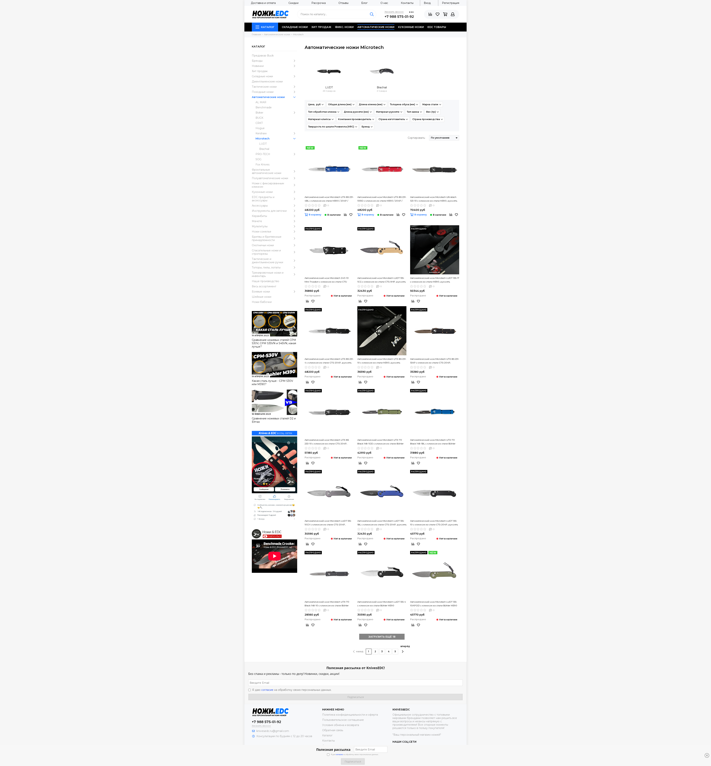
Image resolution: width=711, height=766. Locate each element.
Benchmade (264, 107)
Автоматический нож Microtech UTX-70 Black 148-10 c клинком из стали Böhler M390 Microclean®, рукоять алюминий (327, 603)
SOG (258, 159)
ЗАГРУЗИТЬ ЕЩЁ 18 (381, 636)
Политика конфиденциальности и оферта (350, 714)
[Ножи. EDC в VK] (274, 478)
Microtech (263, 138)
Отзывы (343, 3)
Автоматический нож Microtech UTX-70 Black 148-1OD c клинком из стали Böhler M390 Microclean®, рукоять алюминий (380, 442)
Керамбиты (259, 216)
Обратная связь (332, 730)
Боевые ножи (261, 291)
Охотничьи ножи (263, 245)
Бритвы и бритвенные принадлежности (266, 238)
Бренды (257, 60)
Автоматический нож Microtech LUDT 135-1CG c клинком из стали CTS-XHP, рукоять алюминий (381, 280)
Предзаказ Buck (263, 55)
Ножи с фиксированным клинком (268, 185)
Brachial (264, 149)
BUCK (259, 117)
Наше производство (265, 281)
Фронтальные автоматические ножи (266, 171)
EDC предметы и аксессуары (263, 198)
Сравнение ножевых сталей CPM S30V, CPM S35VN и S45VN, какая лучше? (274, 343)
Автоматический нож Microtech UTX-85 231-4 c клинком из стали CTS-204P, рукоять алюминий (329, 361)
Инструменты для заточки (269, 210)
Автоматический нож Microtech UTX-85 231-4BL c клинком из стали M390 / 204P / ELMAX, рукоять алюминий (329, 199)
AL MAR (261, 102)
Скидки (293, 3)
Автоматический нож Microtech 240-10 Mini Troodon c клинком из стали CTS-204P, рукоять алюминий (327, 280)
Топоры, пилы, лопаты (266, 267)
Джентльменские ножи (267, 81)
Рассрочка (318, 3)
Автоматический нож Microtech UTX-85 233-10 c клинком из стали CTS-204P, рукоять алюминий (327, 442)
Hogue (260, 128)
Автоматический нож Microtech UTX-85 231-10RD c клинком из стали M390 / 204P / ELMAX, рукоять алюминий (381, 199)
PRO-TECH (263, 154)
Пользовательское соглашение (343, 720)
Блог (364, 3)
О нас (384, 3)
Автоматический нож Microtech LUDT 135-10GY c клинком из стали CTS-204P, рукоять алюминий (328, 522)
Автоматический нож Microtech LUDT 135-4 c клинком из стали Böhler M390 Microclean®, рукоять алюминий (381, 603)
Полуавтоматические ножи (270, 178)
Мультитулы (260, 226)
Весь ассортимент (264, 286)
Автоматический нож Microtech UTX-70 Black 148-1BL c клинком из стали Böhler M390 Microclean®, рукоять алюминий (432, 442)
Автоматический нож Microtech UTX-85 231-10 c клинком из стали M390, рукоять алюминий (381, 361)
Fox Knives (262, 164)
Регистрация (450, 3)
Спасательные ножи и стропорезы (266, 252)
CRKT (259, 123)
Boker (259, 112)
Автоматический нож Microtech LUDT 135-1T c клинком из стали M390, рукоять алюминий (434, 280)
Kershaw (261, 133)
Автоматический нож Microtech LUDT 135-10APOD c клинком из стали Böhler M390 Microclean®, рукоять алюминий (433, 603)
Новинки (258, 66)
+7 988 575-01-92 (399, 17)
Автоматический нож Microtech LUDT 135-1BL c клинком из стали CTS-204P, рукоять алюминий (381, 522)
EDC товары (437, 27)
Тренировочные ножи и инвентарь (267, 274)
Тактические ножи (264, 86)
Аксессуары (260, 205)
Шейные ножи (261, 296)
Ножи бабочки (262, 302)
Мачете (257, 221)
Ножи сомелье (261, 231)
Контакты (407, 3)
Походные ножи (262, 92)
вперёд (405, 646)
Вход (427, 3)
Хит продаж (321, 27)
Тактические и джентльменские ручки (267, 260)
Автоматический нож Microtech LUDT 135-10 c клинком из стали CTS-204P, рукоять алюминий (434, 522)
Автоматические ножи (375, 27)
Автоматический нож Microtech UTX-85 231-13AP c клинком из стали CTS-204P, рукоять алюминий (434, 361)
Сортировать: (416, 137)
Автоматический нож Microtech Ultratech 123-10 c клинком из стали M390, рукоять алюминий (433, 199)
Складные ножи (295, 27)
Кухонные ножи (411, 27)
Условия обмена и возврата (340, 725)
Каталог (267, 27)
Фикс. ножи (344, 27)
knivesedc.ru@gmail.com (272, 731)
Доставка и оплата (263, 3)
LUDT (263, 143)
